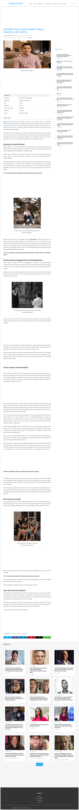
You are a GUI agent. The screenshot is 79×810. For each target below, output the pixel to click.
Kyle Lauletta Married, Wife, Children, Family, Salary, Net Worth (23, 576)
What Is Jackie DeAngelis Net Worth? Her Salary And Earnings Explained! (63, 726)
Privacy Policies (39, 798)
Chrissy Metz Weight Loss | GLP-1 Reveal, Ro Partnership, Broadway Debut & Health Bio (14, 755)
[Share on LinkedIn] (23, 637)
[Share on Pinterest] (31, 637)
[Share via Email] (39, 637)
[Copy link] (47, 637)
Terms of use (39, 800)
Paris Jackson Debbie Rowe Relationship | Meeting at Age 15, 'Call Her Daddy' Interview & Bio (39, 698)
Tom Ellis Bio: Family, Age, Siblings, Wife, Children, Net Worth (24, 471)
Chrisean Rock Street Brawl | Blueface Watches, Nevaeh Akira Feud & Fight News (14, 698)
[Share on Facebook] (15, 637)
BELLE (30, 37)
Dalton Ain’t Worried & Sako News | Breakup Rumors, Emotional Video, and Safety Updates (39, 755)
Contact (64, 3)
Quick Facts (7, 95)
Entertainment (48, 3)
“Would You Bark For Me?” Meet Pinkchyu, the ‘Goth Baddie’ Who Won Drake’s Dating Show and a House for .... (14, 727)
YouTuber (25, 633)
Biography (40, 3)
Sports (56, 3)
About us (39, 796)
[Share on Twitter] (7, 637)
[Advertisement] (39, 17)
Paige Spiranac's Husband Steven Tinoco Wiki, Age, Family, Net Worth (25, 173)
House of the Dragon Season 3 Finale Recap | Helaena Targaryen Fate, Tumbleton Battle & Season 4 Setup (64, 756)
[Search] (74, 3)
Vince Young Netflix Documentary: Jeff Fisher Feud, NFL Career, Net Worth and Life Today (64, 669)
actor (14, 633)
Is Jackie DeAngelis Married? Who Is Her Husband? (39, 725)
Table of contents (7, 117)
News (34, 3)
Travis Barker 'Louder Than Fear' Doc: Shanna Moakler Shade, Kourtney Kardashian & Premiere (63, 698)
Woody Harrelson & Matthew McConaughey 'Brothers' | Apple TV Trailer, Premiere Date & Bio (14, 669)
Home (30, 3)
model (19, 633)
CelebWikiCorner (25, 609)
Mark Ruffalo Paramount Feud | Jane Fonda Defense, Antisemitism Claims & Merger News (38, 670)
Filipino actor (7, 633)
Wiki (60, 3)
